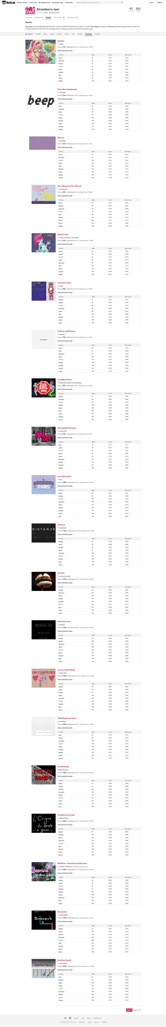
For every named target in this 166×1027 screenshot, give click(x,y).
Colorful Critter (64, 283)
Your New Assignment (67, 89)
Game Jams (33, 2)
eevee (46, 12)
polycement (63, 963)
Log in (151, 2)
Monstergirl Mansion (67, 428)
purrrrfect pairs (64, 476)
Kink (73, 34)
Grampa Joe (63, 189)
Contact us (97, 1018)
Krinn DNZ (63, 431)
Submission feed (73, 17)
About (76, 1018)
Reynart (62, 334)
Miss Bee (62, 92)
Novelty (97, 34)
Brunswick (62, 912)
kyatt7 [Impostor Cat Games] (69, 237)
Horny (67, 34)
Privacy (96, 1022)
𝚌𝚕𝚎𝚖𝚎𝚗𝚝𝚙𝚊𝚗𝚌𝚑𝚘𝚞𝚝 (80, 866)
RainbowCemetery (65, 382)
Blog (88, 1018)
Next (128, 1010)
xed (60, 479)
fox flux (61, 41)
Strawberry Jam (48, 9)
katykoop (62, 141)
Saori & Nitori (63, 818)
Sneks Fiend (63, 234)
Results (48, 17)
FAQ (82, 1018)
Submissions (39, 17)
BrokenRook (63, 915)
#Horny (61, 137)
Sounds (59, 34)
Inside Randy (63, 766)
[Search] (122, 2)
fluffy (61, 286)
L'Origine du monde (66, 815)
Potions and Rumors (66, 331)
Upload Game (45, 2)
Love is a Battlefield (66, 670)
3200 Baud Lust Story (67, 718)
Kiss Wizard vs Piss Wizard (69, 186)
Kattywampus (77, 382)
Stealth (80, 34)
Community (69, 2)
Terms (89, 1022)
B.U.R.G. (61, 573)
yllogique (68, 866)
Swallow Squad (64, 960)
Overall (37, 34)
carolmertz (63, 528)
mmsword (62, 721)
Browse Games (22, 2)
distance (61, 524)
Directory (82, 1022)
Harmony (88, 34)
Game (45, 34)
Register (160, 2)
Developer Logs (57, 2)
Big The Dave (63, 769)
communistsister (65, 576)
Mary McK (62, 673)
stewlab (62, 624)
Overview (28, 17)
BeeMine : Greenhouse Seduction (72, 863)
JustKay (62, 866)
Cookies (104, 1022)
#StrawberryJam (54, 12)
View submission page (65, 50)
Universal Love (64, 621)
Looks (52, 34)
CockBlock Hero (65, 379)
